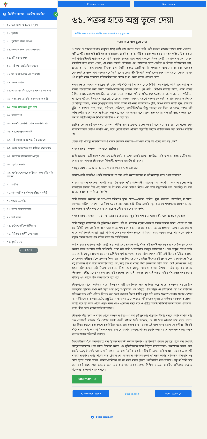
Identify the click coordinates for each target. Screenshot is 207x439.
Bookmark (84, 379)
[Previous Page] (21, 250)
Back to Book (132, 394)
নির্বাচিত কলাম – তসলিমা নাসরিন (26, 14)
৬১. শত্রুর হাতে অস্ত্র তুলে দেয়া (117, 33)
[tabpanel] (132, 211)
